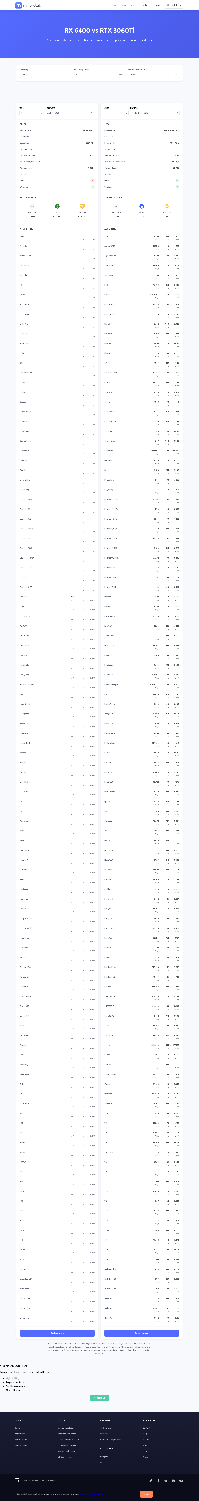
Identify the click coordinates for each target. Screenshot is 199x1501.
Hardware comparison (110, 1439)
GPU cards (104, 1434)
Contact (156, 5)
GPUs (123, 5)
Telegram (166, 1481)
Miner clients (21, 1439)
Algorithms (20, 1434)
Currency (24, 70)
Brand (145, 1445)
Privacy (146, 1457)
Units (21, 108)
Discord (181, 1481)
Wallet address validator (69, 1439)
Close (146, 1494)
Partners (147, 1439)
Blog (145, 1434)
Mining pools (21, 1445)
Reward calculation (136, 70)
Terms (145, 1451)
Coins (113, 5)
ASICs (133, 5)
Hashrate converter (67, 1434)
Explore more (57, 1333)
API (101, 1462)
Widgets (104, 1456)
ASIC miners (105, 1428)
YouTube (173, 1481)
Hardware (50, 108)
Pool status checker (67, 1445)
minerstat (28, 5)
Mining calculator (66, 1428)
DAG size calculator (66, 1451)
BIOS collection (65, 1457)
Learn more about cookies (93, 1494)
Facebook (158, 1481)
